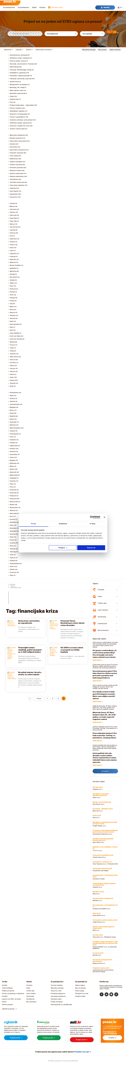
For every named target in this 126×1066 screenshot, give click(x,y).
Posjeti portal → (16, 1038)
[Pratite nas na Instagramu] (111, 995)
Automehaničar (15, 404)
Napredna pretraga (88, 49)
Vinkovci (12, 359)
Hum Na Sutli (14, 227)
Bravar (12, 410)
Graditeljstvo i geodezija (18, 72)
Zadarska (13, 188)
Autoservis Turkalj (105, 877)
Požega (12, 298)
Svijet (28, 988)
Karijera (42, 7)
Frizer (11, 437)
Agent (12, 395)
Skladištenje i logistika (17, 111)
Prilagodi (61, 547)
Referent (12, 510)
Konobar (12, 448)
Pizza (11, 487)
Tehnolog (13, 552)
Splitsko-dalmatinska (17, 176)
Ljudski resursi (14, 81)
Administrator (14, 392)
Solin (11, 327)
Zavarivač (13, 572)
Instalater (13, 439)
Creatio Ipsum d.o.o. (103, 856)
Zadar (12, 377)
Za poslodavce (23, 7)
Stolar (12, 537)
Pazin (11, 286)
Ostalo (12, 96)
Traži (112, 32)
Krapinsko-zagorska (16, 153)
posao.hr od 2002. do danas (11, 999)
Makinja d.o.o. (103, 899)
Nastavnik (13, 472)
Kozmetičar (13, 454)
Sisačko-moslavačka (16, 173)
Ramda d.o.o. (98, 954)
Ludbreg (12, 256)
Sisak (11, 321)
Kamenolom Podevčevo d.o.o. (105, 832)
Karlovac (13, 233)
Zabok (12, 374)
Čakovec (13, 212)
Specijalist (13, 531)
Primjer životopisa (57, 1002)
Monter (12, 469)
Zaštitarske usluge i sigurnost (19, 123)
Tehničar (12, 549)
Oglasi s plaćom (115, 49)
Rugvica (12, 312)
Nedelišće (13, 268)
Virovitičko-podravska (17, 182)
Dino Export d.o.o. (102, 803)
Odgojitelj (13, 478)
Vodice (12, 365)
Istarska (12, 144)
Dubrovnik (13, 215)
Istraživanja (30, 996)
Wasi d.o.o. (98, 893)
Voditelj (12, 560)
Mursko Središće (15, 265)
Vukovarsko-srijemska (17, 185)
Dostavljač (13, 422)
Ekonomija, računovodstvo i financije (22, 64)
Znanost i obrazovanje (17, 129)
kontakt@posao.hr (109, 1032)
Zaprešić (13, 383)
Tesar (11, 554)
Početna (12, 584)
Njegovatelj (13, 475)
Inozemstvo (13, 197)
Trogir (12, 348)
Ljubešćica (13, 253)
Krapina (12, 242)
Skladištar (13, 522)
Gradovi (28, 49)
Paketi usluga (79, 991)
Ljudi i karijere (31, 993)
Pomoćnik (13, 490)
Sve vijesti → (105, 771)
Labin (11, 250)
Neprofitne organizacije (17, 93)
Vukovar (12, 371)
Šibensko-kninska (15, 170)
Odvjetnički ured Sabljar (102, 869)
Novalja (12, 274)
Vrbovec (12, 368)
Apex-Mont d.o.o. (103, 840)
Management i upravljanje (18, 84)
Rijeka (12, 306)
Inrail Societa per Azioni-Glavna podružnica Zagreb (103, 969)
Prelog (12, 300)
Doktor (12, 419)
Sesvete (12, 318)
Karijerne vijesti (80, 996)
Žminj (11, 386)
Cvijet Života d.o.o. (105, 921)
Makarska (13, 259)
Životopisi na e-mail (81, 993)
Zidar (11, 575)
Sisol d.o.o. (97, 816)
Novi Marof (13, 277)
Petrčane (13, 289)
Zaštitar (12, 569)
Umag (12, 351)
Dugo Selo (13, 221)
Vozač (12, 566)
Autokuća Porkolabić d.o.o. (105, 906)
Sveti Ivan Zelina (15, 336)
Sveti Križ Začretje (16, 339)
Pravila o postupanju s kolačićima (13, 993)
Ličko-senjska (14, 156)
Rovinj (12, 309)
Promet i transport (16, 108)
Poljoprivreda (14, 99)
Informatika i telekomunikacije (19, 75)
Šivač (11, 546)
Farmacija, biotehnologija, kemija (20, 70)
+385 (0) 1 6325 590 (110, 1033)
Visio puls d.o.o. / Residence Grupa (104, 936)
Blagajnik (13, 407)
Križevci (12, 244)
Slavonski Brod (15, 324)
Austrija (12, 203)
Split (11, 330)
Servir (12, 516)
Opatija (12, 280)
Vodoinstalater (14, 563)
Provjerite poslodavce (58, 993)
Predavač (13, 495)
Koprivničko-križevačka (17, 150)
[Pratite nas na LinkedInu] (107, 995)
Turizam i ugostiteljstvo (17, 117)
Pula (11, 303)
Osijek (12, 283)
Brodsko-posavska (16, 138)
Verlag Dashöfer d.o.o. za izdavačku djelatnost (105, 945)
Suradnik (13, 543)
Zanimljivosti (30, 999)
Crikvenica (13, 209)
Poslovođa (13, 493)
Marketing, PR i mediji (17, 87)
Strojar (12, 540)
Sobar (12, 525)
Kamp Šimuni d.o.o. (99, 914)
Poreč (12, 295)
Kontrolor (13, 451)
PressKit (4, 996)
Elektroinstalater (15, 428)
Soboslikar (13, 528)
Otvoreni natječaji (56, 985)
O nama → (112, 1038)
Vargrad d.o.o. (104, 885)
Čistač (12, 413)
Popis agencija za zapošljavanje (61, 1004)
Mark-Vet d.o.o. (103, 810)
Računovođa (14, 501)
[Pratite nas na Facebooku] (102, 995)
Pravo (12, 102)
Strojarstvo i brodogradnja (18, 114)
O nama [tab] (92, 524)
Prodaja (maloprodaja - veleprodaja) (22, 105)
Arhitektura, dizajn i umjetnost (20, 58)
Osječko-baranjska (16, 161)
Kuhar (12, 457)
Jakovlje (12, 230)
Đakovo (12, 224)
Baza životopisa (80, 988)
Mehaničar (13, 463)
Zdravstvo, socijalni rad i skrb (19, 126)
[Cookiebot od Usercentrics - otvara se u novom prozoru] (91, 517)
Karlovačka (13, 147)
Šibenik (12, 342)
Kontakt (4, 985)
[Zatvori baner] (104, 517)
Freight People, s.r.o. (105, 824)
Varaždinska (14, 179)
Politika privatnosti (8, 991)
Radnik (12, 504)
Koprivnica (13, 239)
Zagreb (12, 380)
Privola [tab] (33, 524)
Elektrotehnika (14, 67)
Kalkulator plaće (56, 7)
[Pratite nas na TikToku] (116, 995)
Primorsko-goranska (16, 167)
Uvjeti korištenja (7, 988)
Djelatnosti (7, 49)
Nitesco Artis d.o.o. (102, 961)
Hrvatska (29, 985)
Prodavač (13, 498)
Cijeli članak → (98, 660)
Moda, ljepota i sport (16, 90)
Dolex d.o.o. (101, 795)
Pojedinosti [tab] (63, 524)
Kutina (12, 247)
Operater (13, 481)
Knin (11, 236)
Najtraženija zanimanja (43, 49)
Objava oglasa (80, 985)
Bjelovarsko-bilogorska (17, 135)
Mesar (12, 466)
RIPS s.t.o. (104, 928)
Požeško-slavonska (16, 164)
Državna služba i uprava (18, 61)
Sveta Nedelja (14, 333)
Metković (13, 262)
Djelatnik (12, 416)
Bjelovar (12, 206)
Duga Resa (13, 218)
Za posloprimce (9, 7)
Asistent (12, 401)
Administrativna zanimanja (18, 55)
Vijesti (34, 7)
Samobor (13, 315)
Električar (13, 425)
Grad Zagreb (14, 191)
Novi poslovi (102, 49)
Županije (18, 49)
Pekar (12, 484)
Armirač (12, 398)
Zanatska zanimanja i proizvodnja (21, 120)
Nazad (39, 698)
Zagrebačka (14, 194)
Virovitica (13, 362)
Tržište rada (30, 991)
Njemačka (13, 271)
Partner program (7, 1004)
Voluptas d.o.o (98, 788)
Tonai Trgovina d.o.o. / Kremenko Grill (105, 863)
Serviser (12, 519)
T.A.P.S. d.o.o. (105, 848)
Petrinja (12, 292)
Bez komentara (31, 1002)
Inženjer (12, 442)
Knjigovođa (13, 445)
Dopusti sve (91, 547)
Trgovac (12, 557)
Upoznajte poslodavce (58, 996)
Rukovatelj (13, 513)
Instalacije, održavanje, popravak (21, 78)
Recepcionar (14, 507)
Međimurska (14, 158)
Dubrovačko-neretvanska (18, 141)
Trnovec (12, 345)
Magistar (13, 460)
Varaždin (13, 354)
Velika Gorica (14, 356)
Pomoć (4, 1002)
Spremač (13, 534)
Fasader (12, 431)
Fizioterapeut (14, 434)
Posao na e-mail (56, 991)
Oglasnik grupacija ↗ (9, 1009)
